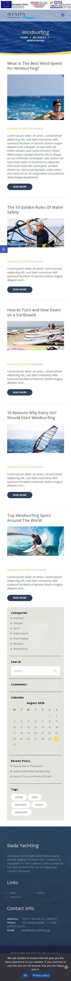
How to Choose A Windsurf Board (32, 776)
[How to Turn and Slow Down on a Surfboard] (42, 335)
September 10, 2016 (19, 569)
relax (35, 797)
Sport (16, 628)
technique (21, 804)
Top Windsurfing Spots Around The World (29, 518)
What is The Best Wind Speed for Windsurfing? (34, 66)
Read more (20, 186)
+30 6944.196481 (33, 922)
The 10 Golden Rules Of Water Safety (35, 210)
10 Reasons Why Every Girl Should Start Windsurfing (31, 415)
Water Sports (20, 633)
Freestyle (18, 618)
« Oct (14, 749)
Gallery (41, 892)
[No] (66, 967)
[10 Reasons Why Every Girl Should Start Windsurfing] (42, 438)
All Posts (39, 37)
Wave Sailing (20, 638)
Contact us (15, 896)
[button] (4, 249)
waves (39, 804)
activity (19, 797)
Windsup (18, 643)
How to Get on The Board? (28, 766)
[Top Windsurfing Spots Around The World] (42, 541)
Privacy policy (41, 975)
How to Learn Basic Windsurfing (31, 771)
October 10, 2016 (17, 128)
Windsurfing (20, 648)
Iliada (12, 892)
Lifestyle (18, 623)
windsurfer (21, 812)
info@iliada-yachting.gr (36, 930)
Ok (25, 975)
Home (24, 37)
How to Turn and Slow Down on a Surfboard (34, 312)
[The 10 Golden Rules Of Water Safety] (42, 232)
